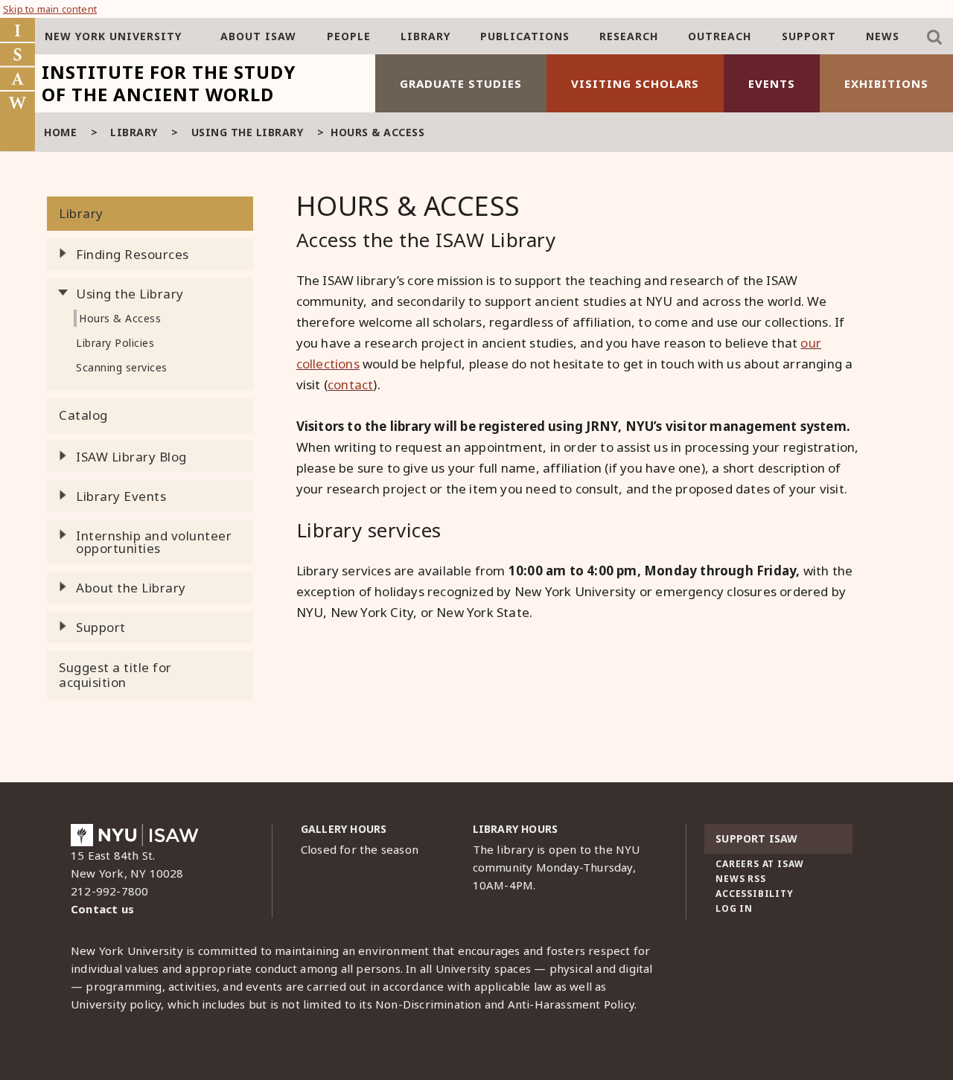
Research (628, 36)
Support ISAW (756, 838)
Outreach (719, 36)
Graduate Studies (461, 83)
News (882, 36)
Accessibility (754, 893)
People (349, 36)
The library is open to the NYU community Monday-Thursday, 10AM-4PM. (556, 867)
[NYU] (134, 838)
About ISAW (258, 36)
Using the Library (247, 132)
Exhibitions (886, 83)
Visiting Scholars (635, 83)
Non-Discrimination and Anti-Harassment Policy (504, 1004)
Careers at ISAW (759, 863)
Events (771, 83)
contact (350, 384)
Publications (525, 36)
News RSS (740, 878)
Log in (734, 908)
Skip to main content (50, 9)
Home (60, 132)
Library (425, 36)
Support (809, 36)
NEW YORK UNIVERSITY (113, 36)
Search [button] (934, 37)
